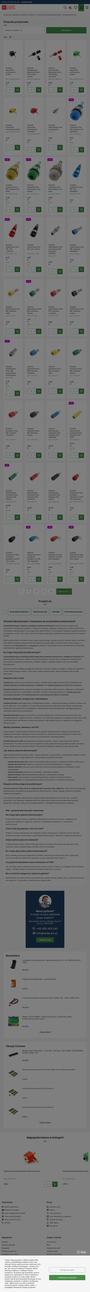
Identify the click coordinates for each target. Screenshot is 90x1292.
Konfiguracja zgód (67, 1270)
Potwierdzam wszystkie (67, 1278)
